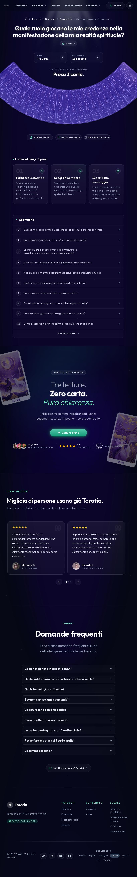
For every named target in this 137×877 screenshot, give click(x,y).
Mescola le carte (70, 137)
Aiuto (89, 814)
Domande (66, 814)
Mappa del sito (117, 831)
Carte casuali (41, 137)
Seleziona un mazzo (99, 137)
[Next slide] (78, 582)
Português (103, 855)
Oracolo (65, 825)
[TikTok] (43, 856)
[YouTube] (60, 856)
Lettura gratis (70, 432)
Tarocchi (66, 808)
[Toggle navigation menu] (129, 5)
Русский (125, 855)
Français (107, 860)
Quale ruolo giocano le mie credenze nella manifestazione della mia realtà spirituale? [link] (94, 19)
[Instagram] (52, 856)
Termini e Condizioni (115, 810)
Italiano (114, 855)
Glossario (91, 808)
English (92, 855)
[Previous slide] (59, 582)
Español (82, 855)
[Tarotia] (6, 5)
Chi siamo (115, 826)
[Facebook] (69, 856)
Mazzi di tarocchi (70, 819)
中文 (98, 860)
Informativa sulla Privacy (119, 819)
